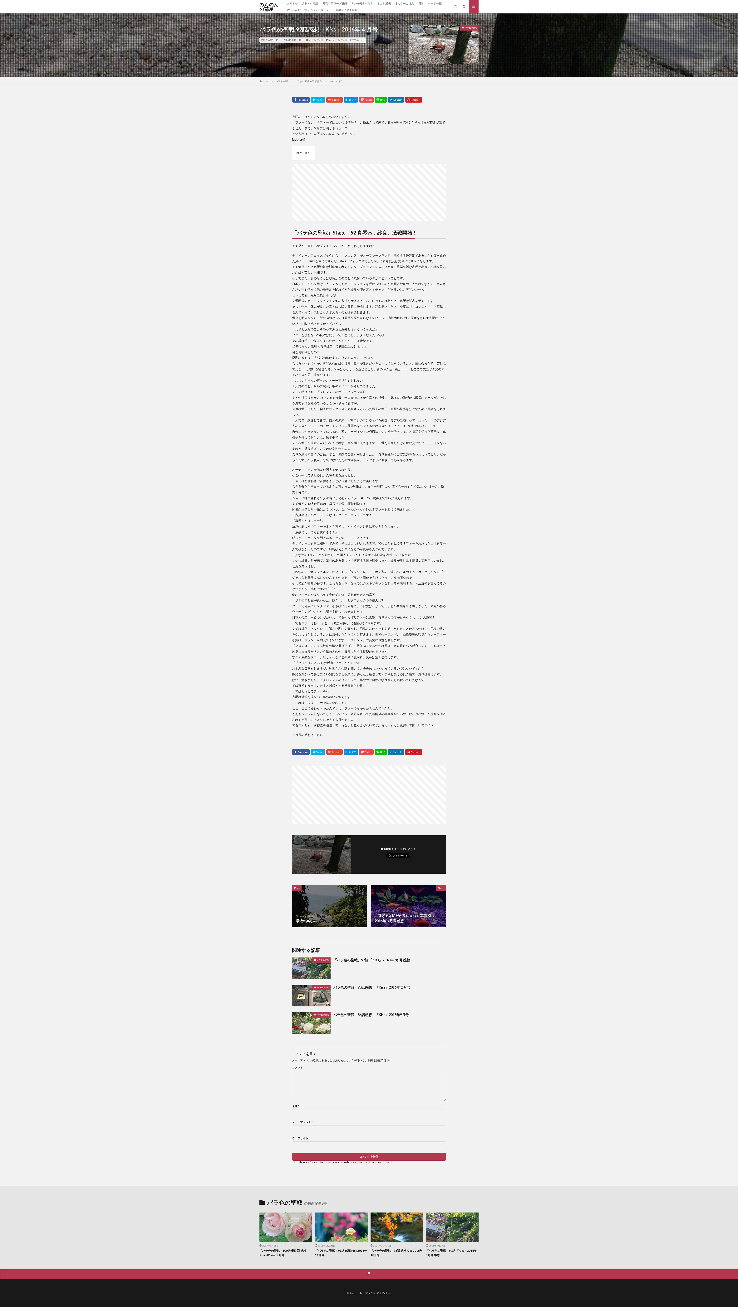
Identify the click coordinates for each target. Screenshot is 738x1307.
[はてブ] (351, 100)
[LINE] (381, 100)
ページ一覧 (435, 3)
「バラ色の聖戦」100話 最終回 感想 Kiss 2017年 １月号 (282, 1253)
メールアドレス (302, 1122)
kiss (330, 40)
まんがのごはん (404, 3)
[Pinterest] (413, 100)
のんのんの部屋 (269, 6)
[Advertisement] (369, 190)
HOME (266, 81)
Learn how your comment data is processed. (366, 1162)
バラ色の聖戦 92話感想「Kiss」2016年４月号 (320, 81)
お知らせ (292, 3)
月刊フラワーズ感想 (335, 3)
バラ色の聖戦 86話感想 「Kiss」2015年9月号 (371, 1015)
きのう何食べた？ (362, 3)
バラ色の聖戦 (316, 40)
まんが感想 (384, 3)
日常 (421, 3)
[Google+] (334, 100)
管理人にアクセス (346, 10)
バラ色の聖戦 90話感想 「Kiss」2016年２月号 (371, 987)
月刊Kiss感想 (310, 3)
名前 (295, 1106)
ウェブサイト (300, 1138)
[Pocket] (366, 100)
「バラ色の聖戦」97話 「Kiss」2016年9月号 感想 (371, 960)
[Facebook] (301, 100)
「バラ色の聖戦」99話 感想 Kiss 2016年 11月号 (341, 1253)
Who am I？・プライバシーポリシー (309, 10)
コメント (298, 1067)
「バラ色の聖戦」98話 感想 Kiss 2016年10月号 (397, 1253)
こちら (318, 735)
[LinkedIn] (396, 100)
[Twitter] (318, 100)
